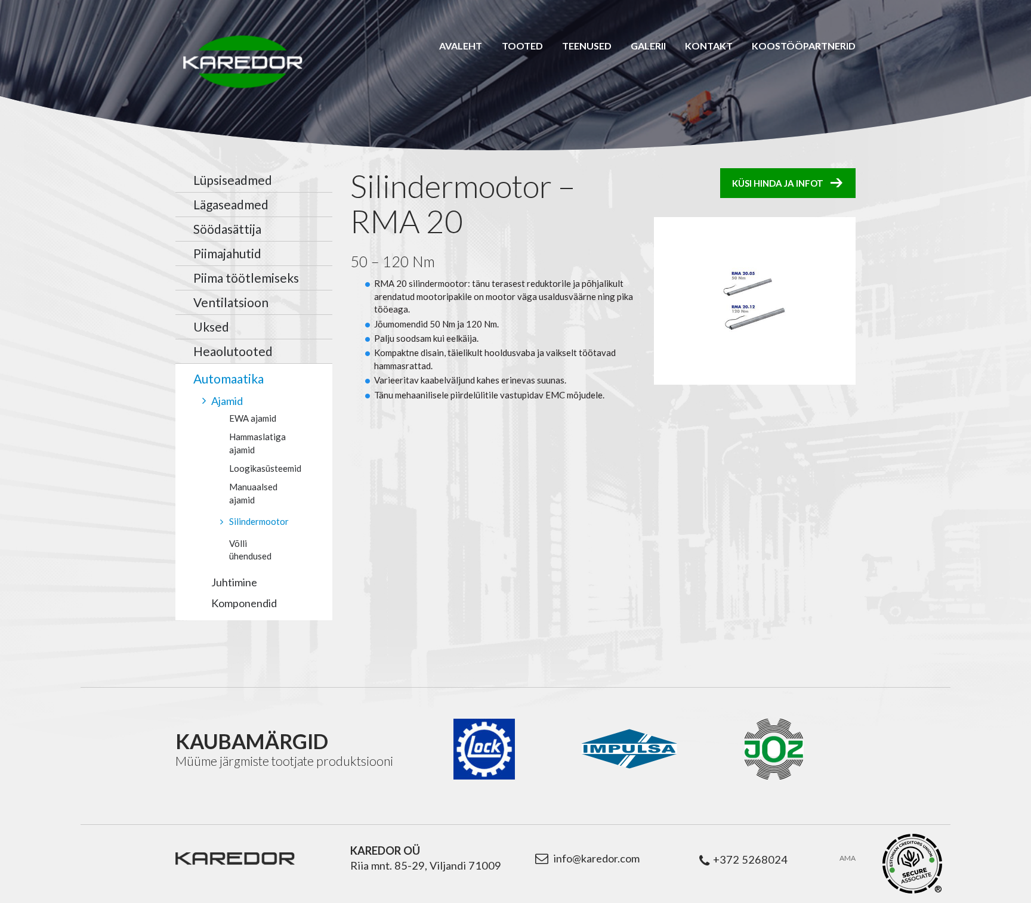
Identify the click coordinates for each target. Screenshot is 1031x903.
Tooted (522, 45)
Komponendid (244, 603)
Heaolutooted (233, 351)
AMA (847, 858)
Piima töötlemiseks (246, 277)
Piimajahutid (227, 253)
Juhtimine (234, 582)
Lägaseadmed (230, 204)
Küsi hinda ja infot (777, 183)
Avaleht (460, 45)
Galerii (648, 45)
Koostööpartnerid (804, 45)
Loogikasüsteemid (265, 468)
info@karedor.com (596, 858)
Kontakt (709, 45)
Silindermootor (259, 521)
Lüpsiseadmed (232, 179)
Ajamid (227, 400)
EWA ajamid (252, 418)
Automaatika (228, 378)
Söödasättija (227, 228)
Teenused (587, 45)
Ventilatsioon (230, 302)
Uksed (211, 326)
